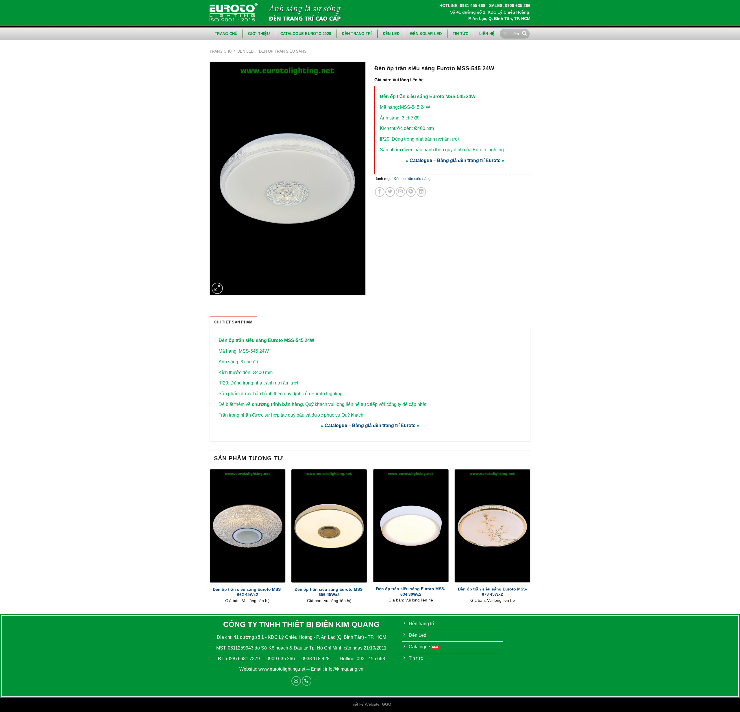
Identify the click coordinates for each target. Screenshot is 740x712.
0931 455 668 (371, 658)
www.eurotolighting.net (281, 669)
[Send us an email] (296, 681)
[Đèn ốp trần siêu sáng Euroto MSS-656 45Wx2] (329, 525)
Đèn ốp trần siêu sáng (283, 51)
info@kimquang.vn (344, 669)
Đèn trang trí (357, 34)
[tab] (233, 322)
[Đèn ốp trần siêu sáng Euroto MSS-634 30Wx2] (411, 525)
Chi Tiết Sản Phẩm (233, 322)
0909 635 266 (281, 658)
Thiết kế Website (364, 704)
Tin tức (461, 34)
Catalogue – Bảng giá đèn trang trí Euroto (455, 160)
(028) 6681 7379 (243, 658)
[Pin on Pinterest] (411, 192)
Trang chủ (226, 34)
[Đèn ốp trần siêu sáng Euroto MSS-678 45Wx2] (492, 525)
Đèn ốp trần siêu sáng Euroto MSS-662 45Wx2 (247, 592)
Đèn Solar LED (426, 34)
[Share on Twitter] (390, 192)
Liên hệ (487, 34)
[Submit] (524, 34)
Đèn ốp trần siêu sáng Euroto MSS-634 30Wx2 (410, 591)
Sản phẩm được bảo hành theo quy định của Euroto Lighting (442, 149)
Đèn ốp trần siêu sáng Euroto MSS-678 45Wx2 (492, 592)
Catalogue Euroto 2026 (305, 34)
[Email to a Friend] (400, 192)
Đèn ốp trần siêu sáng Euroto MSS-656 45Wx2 (329, 592)
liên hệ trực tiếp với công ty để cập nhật (386, 404)
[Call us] (306, 681)
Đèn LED (391, 34)
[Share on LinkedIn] (421, 192)
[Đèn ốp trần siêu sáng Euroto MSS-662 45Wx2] (247, 525)
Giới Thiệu (259, 34)
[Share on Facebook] (379, 192)
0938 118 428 (315, 658)
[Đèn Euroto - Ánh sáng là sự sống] (234, 12)
